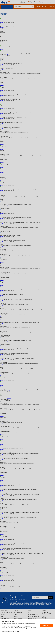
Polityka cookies (4, 633)
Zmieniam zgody (46, 629)
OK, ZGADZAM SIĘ (46, 625)
